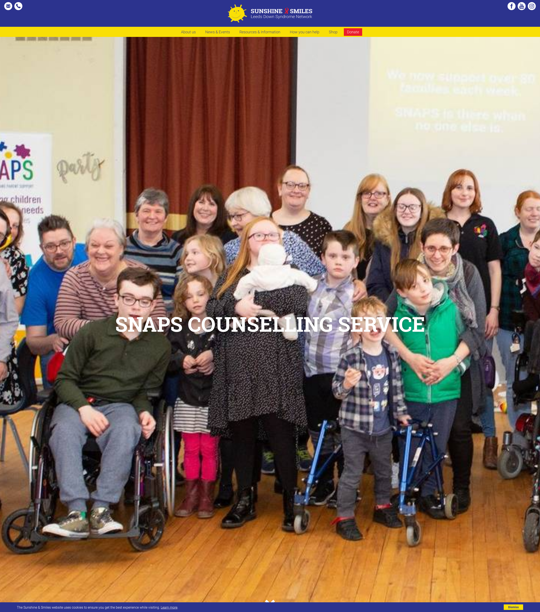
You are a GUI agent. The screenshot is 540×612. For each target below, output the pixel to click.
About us (188, 31)
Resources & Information (259, 31)
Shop (333, 31)
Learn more (169, 607)
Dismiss (513, 607)
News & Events (217, 31)
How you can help (304, 31)
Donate (353, 31)
